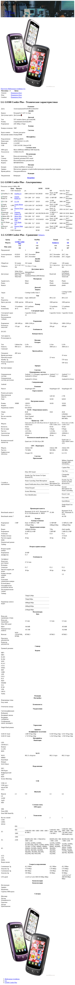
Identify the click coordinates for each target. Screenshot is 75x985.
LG (24, 89)
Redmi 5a (55, 243)
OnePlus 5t (17, 193)
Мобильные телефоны (15, 89)
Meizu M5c (18, 216)
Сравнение (8, 16)
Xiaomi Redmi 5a (17, 197)
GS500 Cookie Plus (19, 242)
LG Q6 (16, 201)
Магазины (8, 11)
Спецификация (10, 13)
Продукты (4, 89)
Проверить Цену (16, 93)
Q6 (68, 243)
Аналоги (8, 14)
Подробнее (31, 178)
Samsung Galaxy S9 (17, 213)
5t (37, 243)
